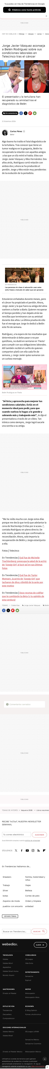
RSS (39, 850)
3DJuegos (29, 959)
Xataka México (8, 1032)
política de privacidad (32, 840)
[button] (17, 131)
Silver (5, 890)
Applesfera (7, 967)
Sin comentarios (11, 113)
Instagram (33, 850)
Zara (47, 34)
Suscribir (39, 835)
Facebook (21, 113)
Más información (38, 1066)
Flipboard (30, 113)
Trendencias (7, 1010)
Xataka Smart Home (10, 971)
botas (5, 895)
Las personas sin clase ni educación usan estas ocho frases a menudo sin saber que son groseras (24, 288)
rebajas (31, 34)
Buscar (37, 931)
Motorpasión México (33, 1052)
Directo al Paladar (9, 993)
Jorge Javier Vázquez (32, 605)
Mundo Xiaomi (8, 975)
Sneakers (7, 877)
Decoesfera (7, 1014)
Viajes (28, 885)
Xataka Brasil (8, 1036)
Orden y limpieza (33, 901)
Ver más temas (10, 916)
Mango (21, 34)
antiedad (29, 906)
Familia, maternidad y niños (35, 878)
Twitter (25, 113)
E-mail (34, 113)
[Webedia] (10, 946)
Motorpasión (30, 993)
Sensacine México (32, 1040)
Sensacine (29, 976)
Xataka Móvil (8, 963)
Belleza (28, 890)
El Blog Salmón (31, 1010)
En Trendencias (10, 284)
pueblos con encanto (13, 906)
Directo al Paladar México (12, 1052)
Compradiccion (9, 1018)
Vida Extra (29, 963)
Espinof (28, 980)
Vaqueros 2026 (27, 810)
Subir (38, 945)
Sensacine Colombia (33, 1044)
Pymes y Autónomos (33, 1014)
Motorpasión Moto (32, 997)
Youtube (27, 850)
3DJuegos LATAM (32, 1032)
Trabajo (6, 885)
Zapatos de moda (11, 901)
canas (39, 34)
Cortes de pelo (32, 895)
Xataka (5, 959)
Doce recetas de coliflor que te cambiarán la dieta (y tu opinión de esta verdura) (23, 596)
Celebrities (15, 605)
